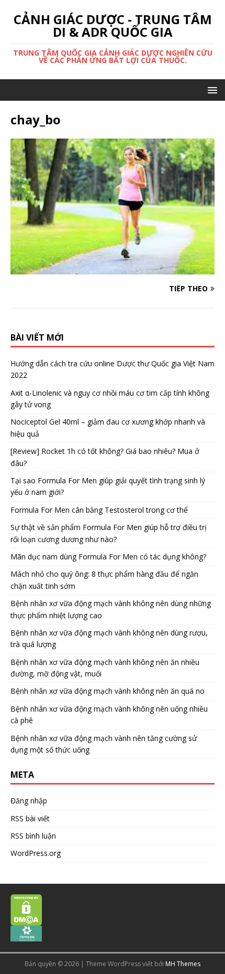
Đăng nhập (28, 801)
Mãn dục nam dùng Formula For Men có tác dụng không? (108, 557)
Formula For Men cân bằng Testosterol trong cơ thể (99, 510)
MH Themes (182, 963)
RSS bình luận (33, 836)
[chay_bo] (112, 268)
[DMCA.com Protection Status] (26, 920)
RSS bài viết (30, 818)
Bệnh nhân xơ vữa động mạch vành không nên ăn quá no (107, 691)
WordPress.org (35, 853)
